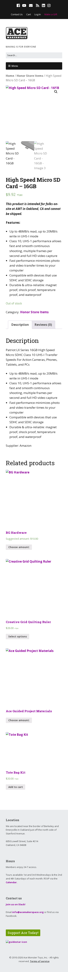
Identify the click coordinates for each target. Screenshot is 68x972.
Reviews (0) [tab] (43, 325)
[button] (56, 91)
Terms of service (40, 961)
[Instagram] (49, 5)
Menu (14, 65)
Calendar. (11, 882)
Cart (28, 14)
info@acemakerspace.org (28, 912)
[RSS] (37, 5)
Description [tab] (20, 325)
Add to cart (15, 787)
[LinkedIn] (43, 5)
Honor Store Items (30, 76)
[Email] (31, 5)
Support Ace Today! (23, 933)
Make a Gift (50, 14)
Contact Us (17, 14)
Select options (17, 636)
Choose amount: (19, 547)
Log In (37, 14)
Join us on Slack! (15, 904)
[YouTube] (24, 5)
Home (10, 76)
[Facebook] (19, 5)
